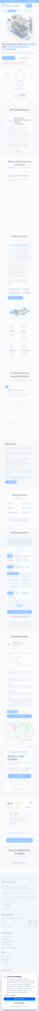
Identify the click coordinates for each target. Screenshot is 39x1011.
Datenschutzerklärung (16, 1006)
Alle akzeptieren (19, 999)
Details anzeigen (10, 995)
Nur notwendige (19, 1003)
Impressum (25, 1006)
